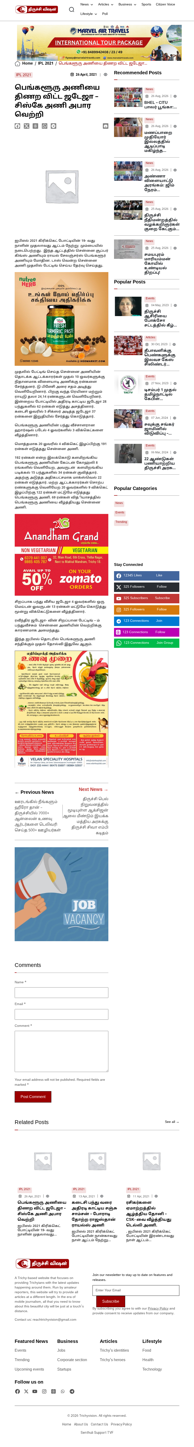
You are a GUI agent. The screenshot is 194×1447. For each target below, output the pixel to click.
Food (146, 1350)
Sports (146, 5)
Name (20, 982)
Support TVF (103, 1432)
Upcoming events (29, 1369)
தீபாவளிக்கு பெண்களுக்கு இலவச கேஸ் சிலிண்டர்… (160, 358)
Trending (121, 522)
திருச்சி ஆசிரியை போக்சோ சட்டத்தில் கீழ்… (160, 318)
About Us (81, 1424)
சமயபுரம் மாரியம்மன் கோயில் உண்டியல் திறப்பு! (157, 263)
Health (148, 1360)
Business (125, 5)
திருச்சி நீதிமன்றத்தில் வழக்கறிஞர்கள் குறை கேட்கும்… (162, 222)
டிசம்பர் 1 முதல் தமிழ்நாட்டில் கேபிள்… (160, 394)
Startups (64, 1369)
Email (20, 1004)
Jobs (61, 1350)
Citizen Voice (165, 5)
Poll (105, 14)
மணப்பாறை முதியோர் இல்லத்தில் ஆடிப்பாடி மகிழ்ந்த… (158, 142)
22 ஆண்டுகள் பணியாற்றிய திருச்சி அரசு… (160, 464)
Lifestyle (86, 14)
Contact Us (99, 1424)
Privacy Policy (158, 1309)
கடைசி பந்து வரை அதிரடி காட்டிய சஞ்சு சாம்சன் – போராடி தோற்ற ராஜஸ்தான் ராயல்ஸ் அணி (94, 1214)
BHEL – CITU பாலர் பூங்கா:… (160, 105)
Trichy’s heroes (112, 1360)
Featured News (31, 1342)
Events (150, 298)
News (84, 5)
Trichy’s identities (114, 1350)
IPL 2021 (45, 63)
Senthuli (87, 1432)
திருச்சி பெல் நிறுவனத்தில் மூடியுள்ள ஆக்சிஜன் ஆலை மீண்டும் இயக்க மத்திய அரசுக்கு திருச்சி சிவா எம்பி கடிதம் (85, 816)
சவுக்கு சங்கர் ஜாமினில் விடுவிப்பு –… (159, 429)
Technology (152, 1369)
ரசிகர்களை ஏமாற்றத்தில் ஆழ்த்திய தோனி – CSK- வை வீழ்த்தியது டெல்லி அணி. (148, 1214)
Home (27, 63)
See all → (172, 1122)
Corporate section (72, 1360)
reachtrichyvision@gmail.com (54, 1320)
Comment (23, 1026)
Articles (103, 5)
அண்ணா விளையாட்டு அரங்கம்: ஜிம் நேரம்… (159, 183)
